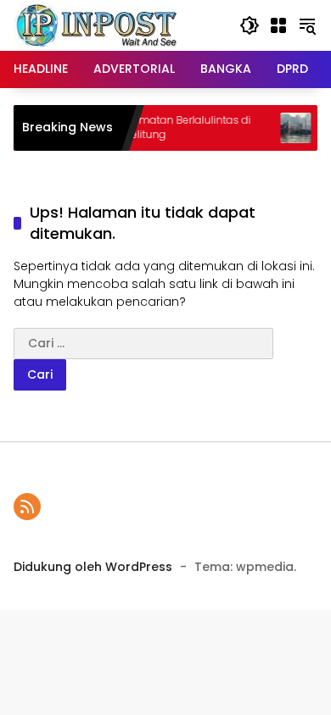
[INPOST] (98, 24)
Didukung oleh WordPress (93, 566)
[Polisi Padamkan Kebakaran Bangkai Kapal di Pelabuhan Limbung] (288, 128)
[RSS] (27, 506)
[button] (249, 25)
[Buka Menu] (278, 25)
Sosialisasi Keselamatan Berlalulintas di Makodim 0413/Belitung (142, 127)
